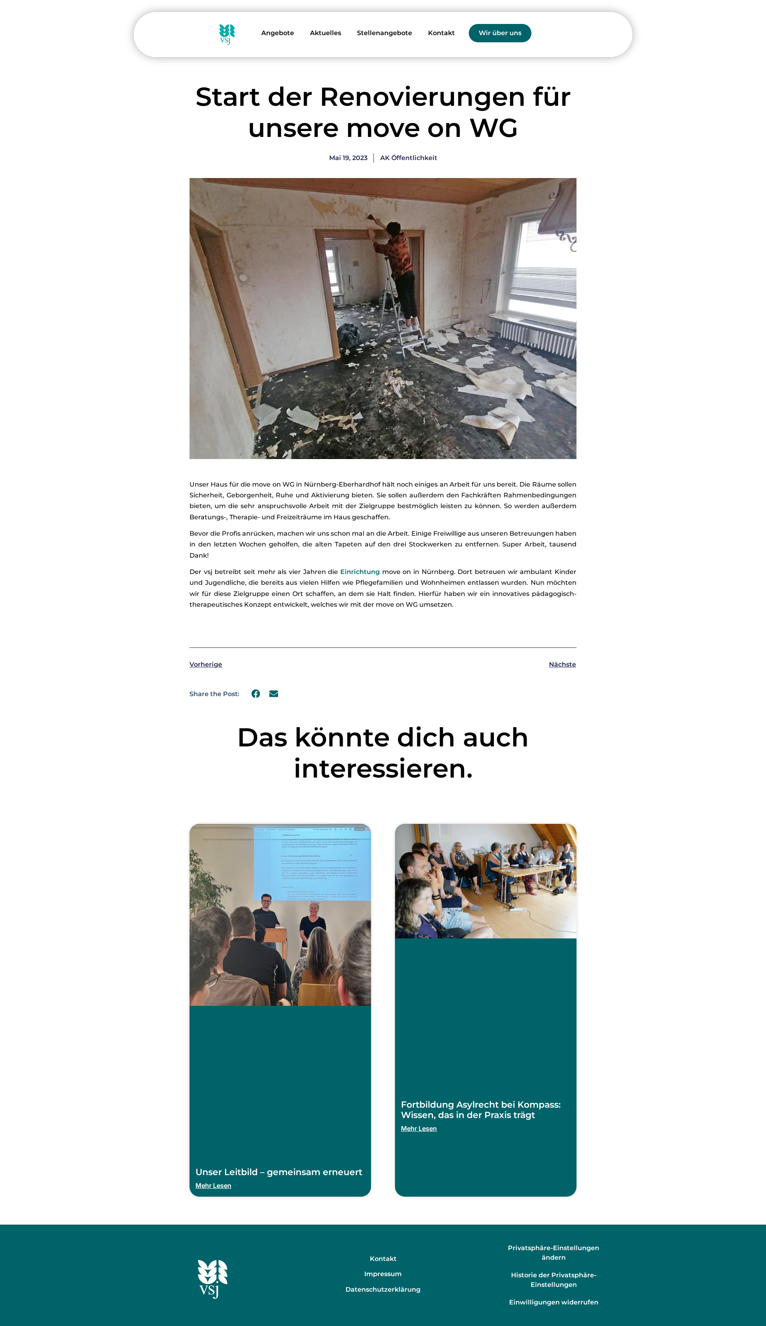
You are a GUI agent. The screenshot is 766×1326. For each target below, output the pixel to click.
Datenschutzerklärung (383, 1289)
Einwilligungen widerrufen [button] (553, 1302)
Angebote (277, 33)
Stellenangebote (384, 33)
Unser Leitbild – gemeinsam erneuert (278, 1172)
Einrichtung (361, 572)
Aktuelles (325, 33)
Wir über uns (500, 33)
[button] (256, 694)
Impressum (383, 1274)
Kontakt (441, 33)
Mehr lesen (213, 1185)
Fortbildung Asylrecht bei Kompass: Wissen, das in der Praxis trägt (481, 1109)
